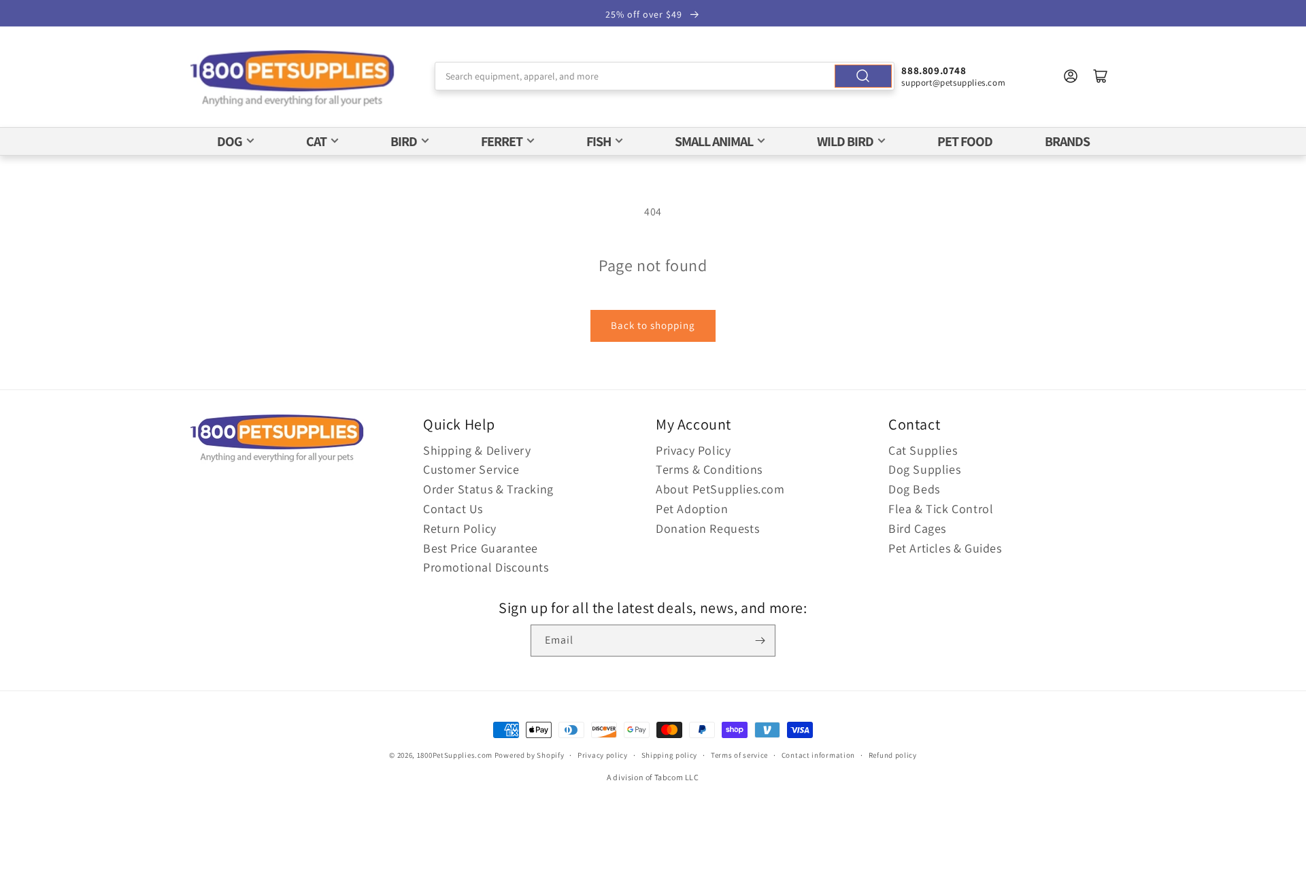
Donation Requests (707, 528)
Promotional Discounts (486, 567)
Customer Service (471, 469)
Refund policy (893, 755)
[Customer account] (1071, 76)
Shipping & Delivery (477, 450)
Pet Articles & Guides (945, 548)
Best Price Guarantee (480, 548)
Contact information (818, 755)
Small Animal (714, 141)
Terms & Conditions (709, 469)
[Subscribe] (760, 641)
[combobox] (665, 76)
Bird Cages (917, 528)
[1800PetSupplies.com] (292, 79)
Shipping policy (669, 755)
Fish (598, 141)
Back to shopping (653, 325)
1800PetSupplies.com (454, 755)
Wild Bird (845, 141)
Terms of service (739, 755)
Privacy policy (602, 755)
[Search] (863, 76)
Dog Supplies (924, 469)
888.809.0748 (933, 70)
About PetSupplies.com (720, 489)
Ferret (501, 141)
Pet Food (964, 141)
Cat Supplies (922, 450)
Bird (403, 141)
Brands (1067, 141)
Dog (229, 141)
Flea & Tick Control (940, 509)
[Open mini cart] (1101, 76)
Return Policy (460, 528)
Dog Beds (914, 489)
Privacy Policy (693, 450)
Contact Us (453, 509)
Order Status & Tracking (488, 489)
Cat (316, 141)
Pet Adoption (692, 509)
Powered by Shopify (530, 755)
